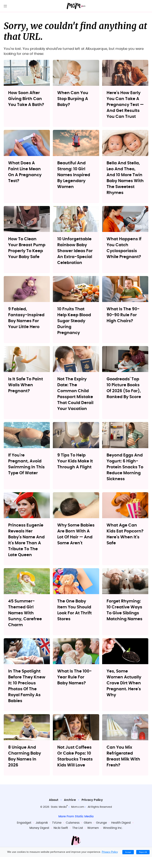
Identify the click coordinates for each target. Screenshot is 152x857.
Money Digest (39, 827)
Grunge (101, 822)
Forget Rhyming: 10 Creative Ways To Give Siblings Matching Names (124, 610)
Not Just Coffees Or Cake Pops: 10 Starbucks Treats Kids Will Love (75, 756)
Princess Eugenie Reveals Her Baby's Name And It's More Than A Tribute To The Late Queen (26, 540)
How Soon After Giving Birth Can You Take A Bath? (26, 99)
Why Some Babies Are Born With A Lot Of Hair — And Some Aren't (76, 534)
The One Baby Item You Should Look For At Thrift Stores (74, 610)
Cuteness (73, 822)
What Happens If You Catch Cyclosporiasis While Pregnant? (124, 248)
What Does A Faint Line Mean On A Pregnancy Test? (25, 172)
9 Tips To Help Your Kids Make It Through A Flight (75, 461)
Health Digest (121, 822)
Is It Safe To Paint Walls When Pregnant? (25, 385)
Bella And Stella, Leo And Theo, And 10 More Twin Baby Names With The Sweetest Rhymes (125, 178)
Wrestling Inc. (113, 827)
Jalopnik (42, 822)
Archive (70, 799)
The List (77, 827)
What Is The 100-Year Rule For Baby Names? (74, 677)
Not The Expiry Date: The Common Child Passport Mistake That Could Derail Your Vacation (75, 394)
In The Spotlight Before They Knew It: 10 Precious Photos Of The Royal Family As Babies (26, 686)
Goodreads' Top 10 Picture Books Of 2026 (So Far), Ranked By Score (124, 388)
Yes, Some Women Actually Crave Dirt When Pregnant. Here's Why (124, 683)
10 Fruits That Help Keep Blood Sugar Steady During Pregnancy (74, 321)
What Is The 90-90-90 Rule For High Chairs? (123, 315)
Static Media (59, 807)
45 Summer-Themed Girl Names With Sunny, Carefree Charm (25, 613)
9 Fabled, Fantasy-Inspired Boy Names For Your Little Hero (26, 318)
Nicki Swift (61, 827)
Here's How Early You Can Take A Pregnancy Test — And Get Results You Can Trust (125, 105)
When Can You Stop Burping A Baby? (72, 99)
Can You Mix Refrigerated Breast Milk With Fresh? (123, 756)
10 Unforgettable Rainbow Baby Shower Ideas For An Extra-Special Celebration (75, 251)
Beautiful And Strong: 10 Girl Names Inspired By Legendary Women (73, 175)
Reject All (143, 852)
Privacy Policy (92, 799)
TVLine (57, 822)
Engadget (24, 822)
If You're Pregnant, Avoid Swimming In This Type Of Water (26, 464)
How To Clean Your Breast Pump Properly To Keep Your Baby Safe (26, 248)
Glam (88, 822)
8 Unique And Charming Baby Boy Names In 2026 (24, 756)
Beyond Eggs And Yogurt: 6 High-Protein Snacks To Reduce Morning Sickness (125, 467)
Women (93, 827)
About (53, 799)
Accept (128, 852)
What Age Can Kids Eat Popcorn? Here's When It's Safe (125, 534)
